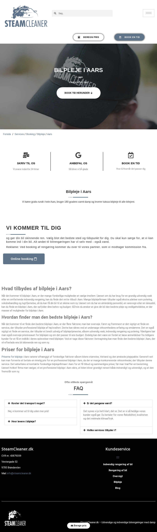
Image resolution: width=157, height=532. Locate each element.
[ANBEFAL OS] (78, 155)
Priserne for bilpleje (12, 356)
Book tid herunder (77, 93)
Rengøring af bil (118, 470)
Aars (49, 134)
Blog (117, 488)
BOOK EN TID (131, 163)
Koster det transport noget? (28, 403)
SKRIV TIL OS (26, 163)
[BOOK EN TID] (131, 155)
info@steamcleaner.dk (19, 473)
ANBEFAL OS (78, 163)
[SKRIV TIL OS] (26, 155)
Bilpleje (41, 134)
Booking (30, 134)
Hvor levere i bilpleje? (23, 421)
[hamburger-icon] (148, 13)
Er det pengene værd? (99, 403)
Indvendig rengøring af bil (117, 464)
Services (19, 134)
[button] (41, 403)
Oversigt (118, 476)
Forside (7, 134)
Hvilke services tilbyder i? (101, 430)
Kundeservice (117, 449)
